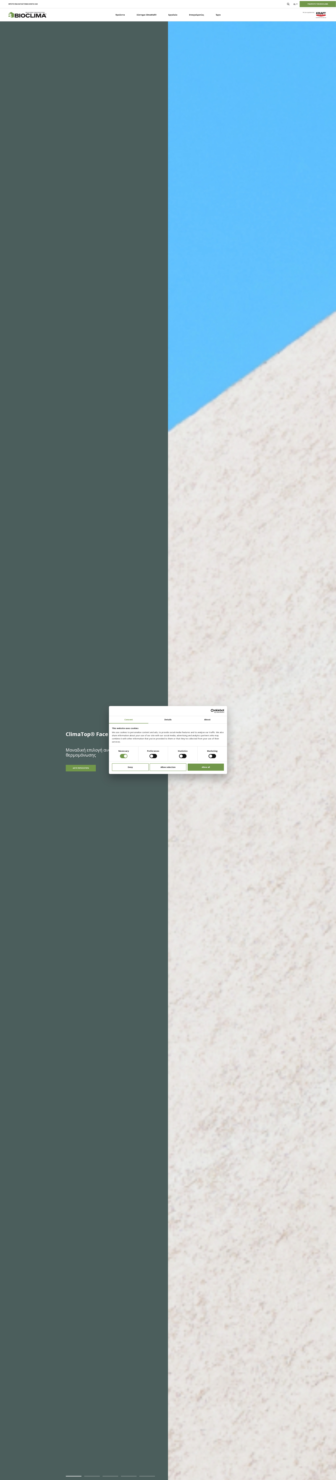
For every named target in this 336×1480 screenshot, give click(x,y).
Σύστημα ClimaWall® (147, 15)
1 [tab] (74, 1476)
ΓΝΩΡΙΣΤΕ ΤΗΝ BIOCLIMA (318, 4)
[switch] (153, 756)
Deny (130, 767)
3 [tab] (110, 1476)
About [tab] (207, 719)
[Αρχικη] (27, 14)
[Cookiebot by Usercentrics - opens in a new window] (212, 711)
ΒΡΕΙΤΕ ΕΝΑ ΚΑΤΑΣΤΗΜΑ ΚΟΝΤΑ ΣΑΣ (23, 4)
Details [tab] (168, 719)
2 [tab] (92, 1476)
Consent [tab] (128, 719)
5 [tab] (147, 1476)
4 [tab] (129, 1476)
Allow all (206, 767)
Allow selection (168, 767)
